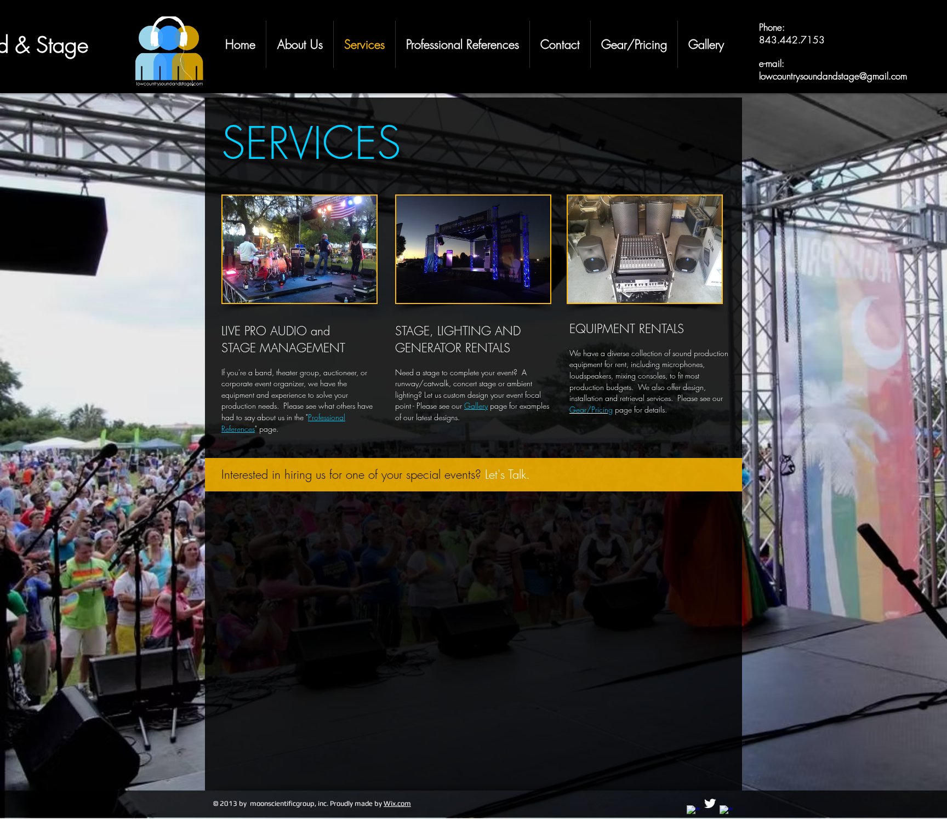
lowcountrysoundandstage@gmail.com (833, 76)
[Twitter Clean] (710, 803)
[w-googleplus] (726, 812)
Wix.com (397, 803)
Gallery (476, 405)
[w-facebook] (693, 812)
